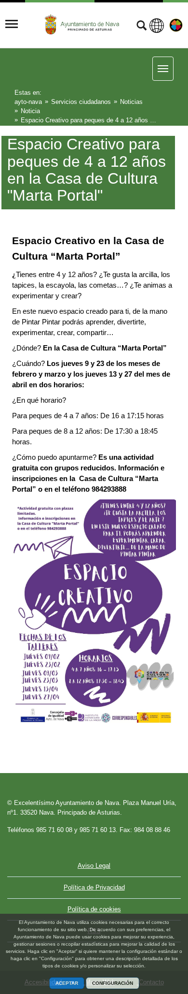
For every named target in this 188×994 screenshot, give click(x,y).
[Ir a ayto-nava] (82, 24)
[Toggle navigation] (11, 24)
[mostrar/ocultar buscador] (141, 26)
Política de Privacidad (94, 887)
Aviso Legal (94, 865)
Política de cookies (94, 909)
